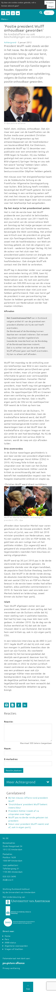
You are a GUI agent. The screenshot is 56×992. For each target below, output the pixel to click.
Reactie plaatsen (14, 770)
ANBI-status (10, 942)
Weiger (51, 7)
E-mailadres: (11, 759)
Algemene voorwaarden (16, 945)
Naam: (7, 748)
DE (7, 838)
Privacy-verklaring (11, 968)
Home (7, 936)
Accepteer (50, 3)
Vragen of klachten (14, 949)
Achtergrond (10, 42)
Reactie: (8, 721)
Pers (7, 939)
